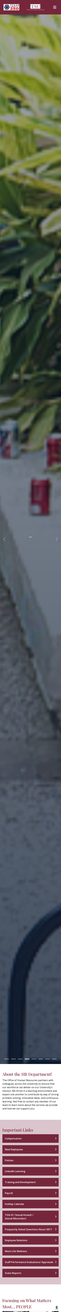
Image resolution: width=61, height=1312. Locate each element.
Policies (9, 1160)
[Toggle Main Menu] (55, 7)
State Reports (13, 1273)
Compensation (13, 1138)
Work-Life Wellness (16, 1251)
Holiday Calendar (14, 1204)
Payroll (9, 1193)
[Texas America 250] (11, 7)
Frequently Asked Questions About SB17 (28, 1229)
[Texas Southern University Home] (35, 7)
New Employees (14, 1149)
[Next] (56, 539)
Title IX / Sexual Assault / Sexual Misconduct (19, 1216)
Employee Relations (16, 1240)
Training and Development (20, 1182)
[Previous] (5, 539)
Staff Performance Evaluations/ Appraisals (29, 1262)
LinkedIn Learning (15, 1171)
